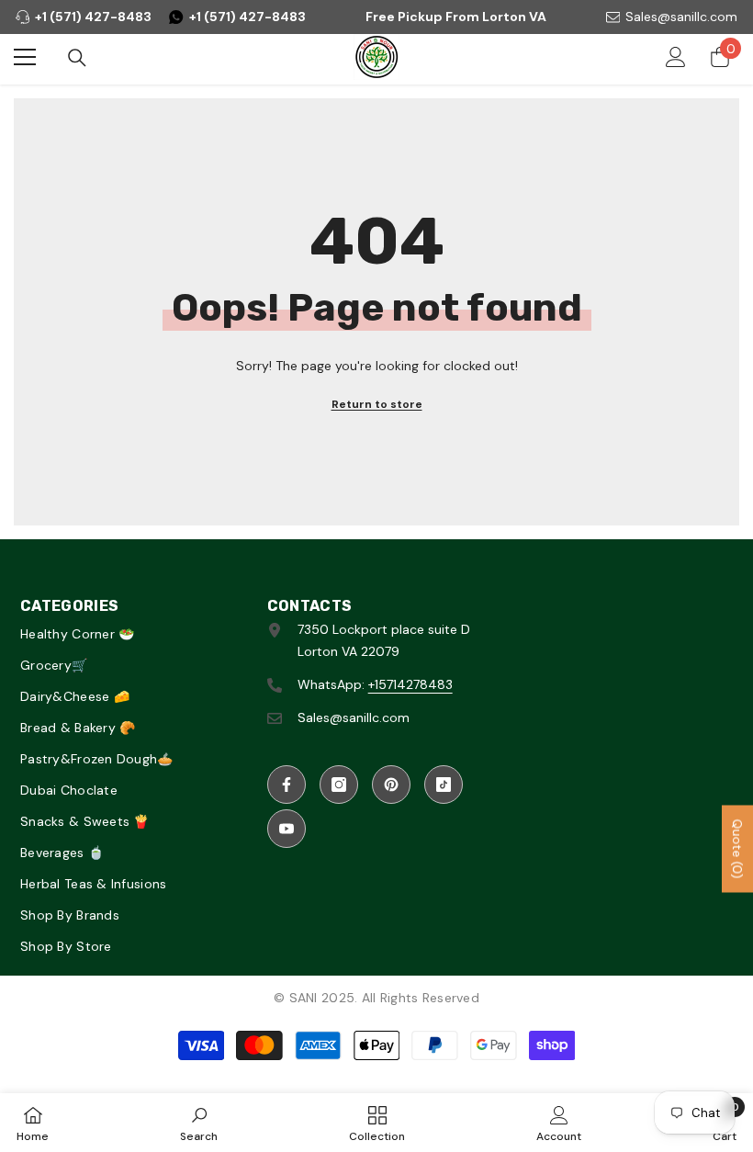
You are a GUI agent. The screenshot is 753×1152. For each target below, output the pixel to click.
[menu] (25, 57)
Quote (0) (737, 848)
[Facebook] (286, 784)
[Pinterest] (391, 784)
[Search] (77, 58)
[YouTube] (286, 828)
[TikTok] (443, 784)
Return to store (377, 404)
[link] (198, 1122)
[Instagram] (339, 784)
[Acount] (676, 57)
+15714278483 (410, 684)
